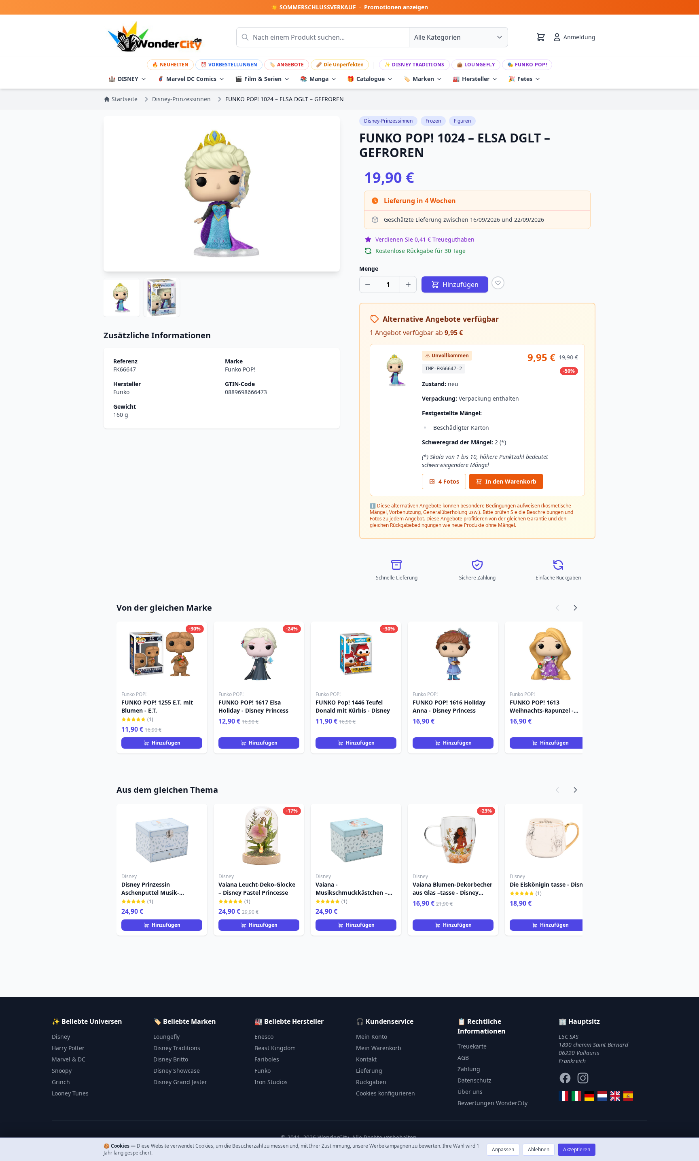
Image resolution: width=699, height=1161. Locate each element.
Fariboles (266, 1059)
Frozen (433, 120)
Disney (61, 1036)
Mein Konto (371, 1036)
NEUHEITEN (170, 64)
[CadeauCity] (563, 1096)
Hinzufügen (166, 742)
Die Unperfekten (340, 64)
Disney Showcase (176, 1070)
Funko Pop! (527, 64)
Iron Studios (271, 1082)
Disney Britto (170, 1059)
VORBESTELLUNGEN (229, 64)
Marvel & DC (68, 1059)
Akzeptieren (576, 1149)
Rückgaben (371, 1082)
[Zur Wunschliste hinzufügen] (497, 282)
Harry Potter (68, 1048)
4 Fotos (448, 481)
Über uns (470, 1091)
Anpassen (503, 1149)
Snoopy (62, 1070)
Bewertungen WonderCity (492, 1103)
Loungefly (476, 64)
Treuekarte (472, 1046)
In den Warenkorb (510, 481)
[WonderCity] (589, 1096)
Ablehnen (538, 1149)
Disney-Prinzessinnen (388, 120)
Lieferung (369, 1070)
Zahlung (469, 1069)
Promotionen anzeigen (396, 7)
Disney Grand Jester (180, 1082)
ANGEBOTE (286, 64)
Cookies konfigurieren (385, 1093)
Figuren (462, 120)
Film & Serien (258, 79)
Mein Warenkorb (378, 1048)
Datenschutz (474, 1080)
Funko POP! (240, 369)
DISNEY (123, 79)
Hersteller (471, 79)
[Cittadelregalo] (576, 1096)
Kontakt (366, 1059)
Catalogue (366, 79)
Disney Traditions (414, 64)
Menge (368, 268)
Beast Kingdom (275, 1048)
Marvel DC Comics (186, 79)
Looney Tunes (70, 1093)
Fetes (520, 79)
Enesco (263, 1036)
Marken (418, 79)
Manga (314, 79)
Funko (121, 392)
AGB (463, 1057)
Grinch (61, 1082)
